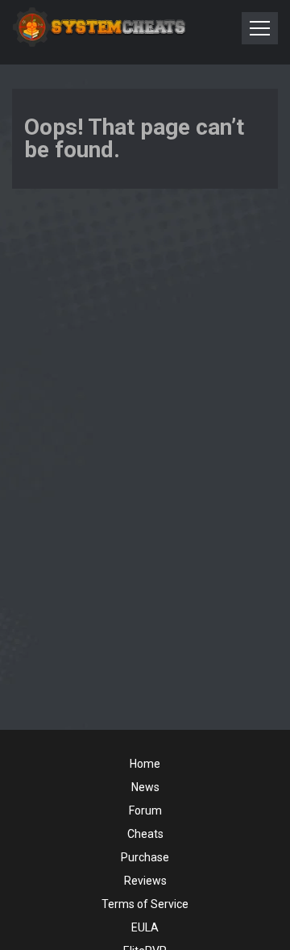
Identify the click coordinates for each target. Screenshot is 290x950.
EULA (145, 927)
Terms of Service (145, 904)
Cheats (145, 833)
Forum (145, 810)
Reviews (145, 880)
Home (145, 763)
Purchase (145, 857)
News (145, 787)
